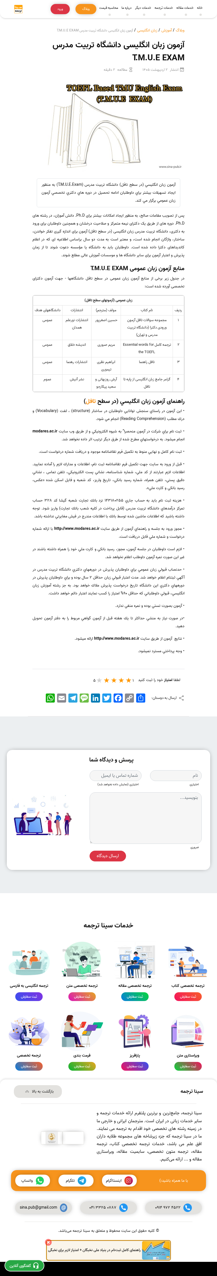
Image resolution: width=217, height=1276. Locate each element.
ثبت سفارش (188, 996)
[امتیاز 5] (99, 680)
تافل (91, 401)
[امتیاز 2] (121, 680)
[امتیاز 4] (107, 680)
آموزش (166, 30)
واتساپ (27, 1180)
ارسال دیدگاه (108, 856)
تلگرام (70, 1180)
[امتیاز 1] (129, 680)
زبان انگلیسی (147, 30)
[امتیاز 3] (114, 680)
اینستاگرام (113, 1180)
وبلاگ (180, 30)
